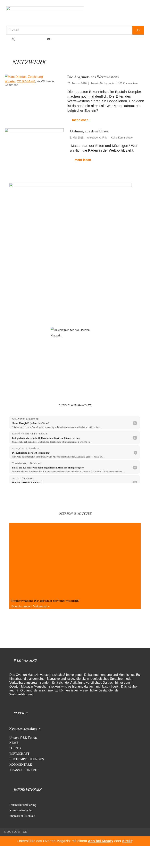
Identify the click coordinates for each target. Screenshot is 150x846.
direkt (127, 841)
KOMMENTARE (20, 764)
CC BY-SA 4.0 (26, 81)
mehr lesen (80, 120)
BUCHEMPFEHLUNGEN (26, 759)
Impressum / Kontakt (22, 816)
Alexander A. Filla (97, 137)
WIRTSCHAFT (19, 753)
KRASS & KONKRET (24, 770)
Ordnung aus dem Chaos (89, 131)
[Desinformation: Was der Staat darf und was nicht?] (75, 560)
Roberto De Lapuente (102, 83)
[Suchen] (138, 30)
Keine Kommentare (122, 137)
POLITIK (15, 748)
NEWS (13, 742)
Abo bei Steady (100, 841)
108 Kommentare (128, 83)
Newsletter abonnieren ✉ (24, 728)
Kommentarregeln (20, 810)
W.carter (10, 81)
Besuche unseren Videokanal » (30, 606)
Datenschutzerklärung (22, 805)
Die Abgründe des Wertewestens (93, 76)
